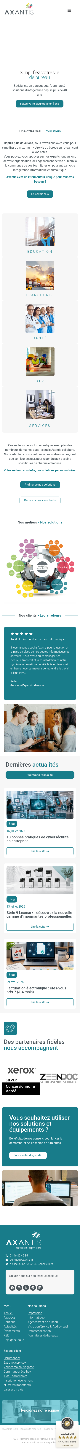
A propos (9, 1317)
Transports (40, 295)
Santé (40, 338)
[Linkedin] (40, 1288)
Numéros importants (17, 1385)
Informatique (36, 1317)
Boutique (9, 1322)
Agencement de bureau (43, 1322)
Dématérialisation (39, 1331)
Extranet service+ (15, 1362)
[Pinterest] (33, 1288)
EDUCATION (40, 251)
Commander (12, 1358)
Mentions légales (29, 1438)
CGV (15, 1438)
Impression (35, 1313)
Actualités (10, 1326)
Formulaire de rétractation (35, 1442)
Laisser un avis (13, 1389)
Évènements (12, 1331)
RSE (6, 1335)
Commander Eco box (17, 1371)
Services (40, 426)
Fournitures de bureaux (43, 1335)
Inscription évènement (18, 1380)
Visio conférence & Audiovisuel (48, 1326)
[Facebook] (12, 1288)
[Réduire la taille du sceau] (77, 1423)
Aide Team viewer (15, 1376)
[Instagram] (19, 1288)
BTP (40, 381)
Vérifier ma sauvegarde (19, 1367)
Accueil (8, 1313)
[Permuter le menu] (69, 11)
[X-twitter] (26, 1288)
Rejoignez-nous (14, 1340)
